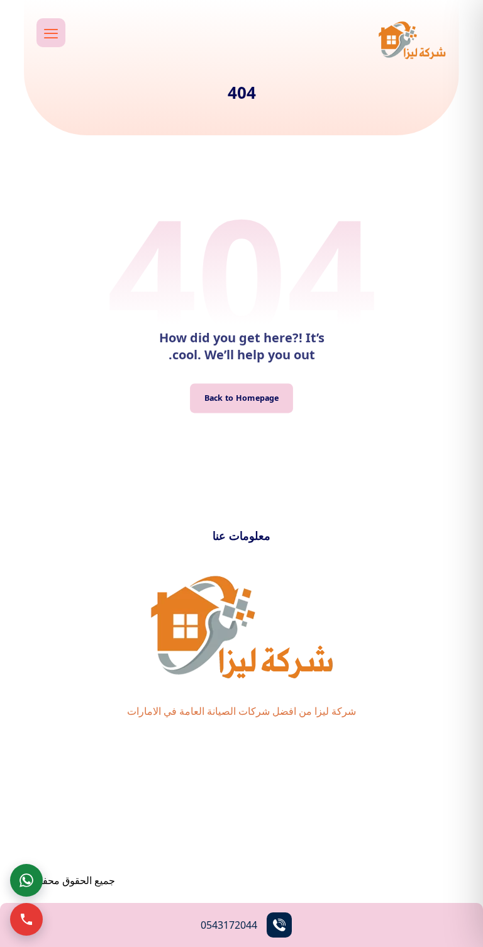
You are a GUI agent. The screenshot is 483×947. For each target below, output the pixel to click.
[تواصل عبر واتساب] (26, 880)
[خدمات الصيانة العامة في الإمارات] (412, 39)
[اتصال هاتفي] (26, 919)
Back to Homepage (241, 398)
